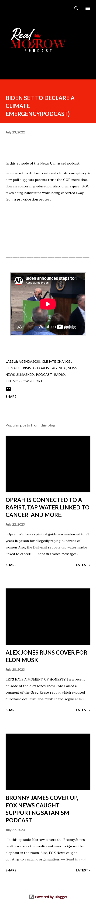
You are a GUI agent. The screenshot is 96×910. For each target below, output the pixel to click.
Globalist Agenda (49, 368)
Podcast (44, 374)
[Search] (76, 8)
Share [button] (11, 396)
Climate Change (56, 361)
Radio (59, 374)
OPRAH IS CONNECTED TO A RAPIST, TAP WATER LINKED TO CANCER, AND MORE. (47, 507)
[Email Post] (8, 391)
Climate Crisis (19, 368)
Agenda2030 (30, 361)
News (73, 368)
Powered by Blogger (50, 897)
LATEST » (83, 565)
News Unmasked (20, 374)
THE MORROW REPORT (24, 381)
